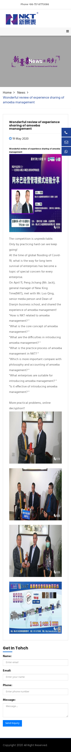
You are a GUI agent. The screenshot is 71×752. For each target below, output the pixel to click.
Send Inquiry (12, 723)
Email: (7, 671)
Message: (9, 700)
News (21, 92)
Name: (7, 656)
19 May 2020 (20, 139)
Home (7, 92)
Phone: (7, 685)
